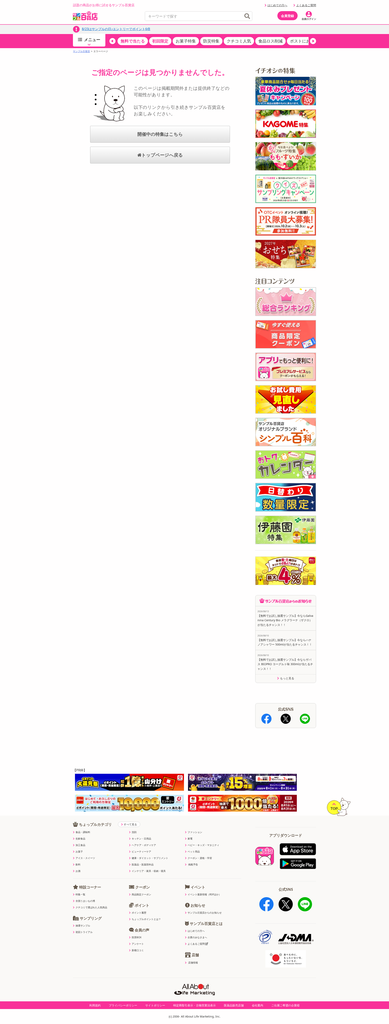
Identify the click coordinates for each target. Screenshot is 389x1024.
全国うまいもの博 (85, 901)
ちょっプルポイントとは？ (146, 919)
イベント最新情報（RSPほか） (204, 894)
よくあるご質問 (306, 5)
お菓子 (79, 851)
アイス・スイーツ (85, 858)
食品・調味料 (83, 832)
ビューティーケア (141, 851)
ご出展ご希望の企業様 (285, 1005)
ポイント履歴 (139, 913)
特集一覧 (80, 894)
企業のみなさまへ (197, 937)
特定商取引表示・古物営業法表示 (194, 1005)
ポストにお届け (304, 41)
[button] (112, 41)
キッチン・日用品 (141, 838)
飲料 (78, 864)
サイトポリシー (155, 1005)
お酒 (78, 871)
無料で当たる (133, 41)
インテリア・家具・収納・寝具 (149, 871)
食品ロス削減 (270, 41)
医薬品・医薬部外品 (143, 864)
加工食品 (80, 845)
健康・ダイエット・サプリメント (150, 858)
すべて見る (130, 824)
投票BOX (136, 937)
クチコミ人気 (239, 41)
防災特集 (211, 41)
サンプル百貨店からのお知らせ (205, 913)
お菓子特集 (186, 41)
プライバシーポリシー (123, 1005)
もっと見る (287, 678)
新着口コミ (138, 950)
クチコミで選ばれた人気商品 (91, 907)
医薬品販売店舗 (234, 1005)
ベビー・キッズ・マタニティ (203, 845)
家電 (190, 838)
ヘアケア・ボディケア (144, 845)
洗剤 (134, 832)
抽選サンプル (83, 925)
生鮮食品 (80, 838)
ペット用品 (194, 851)
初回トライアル (84, 932)
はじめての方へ (277, 5)
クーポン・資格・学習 (200, 858)
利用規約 (95, 1005)
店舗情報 (193, 962)
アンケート (138, 944)
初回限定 (160, 41)
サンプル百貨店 (81, 51)
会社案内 (257, 1005)
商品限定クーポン (141, 894)
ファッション (195, 832)
